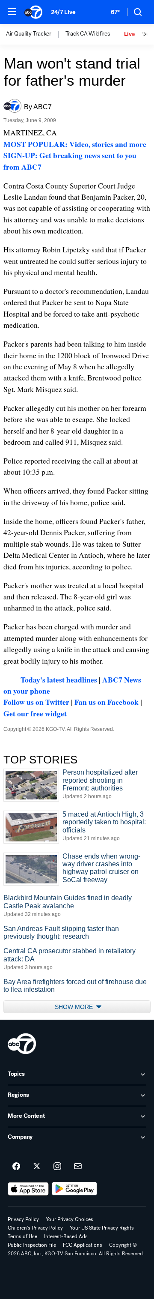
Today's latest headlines (59, 679)
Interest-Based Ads (66, 1236)
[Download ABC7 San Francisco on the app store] (28, 1189)
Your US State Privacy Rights (102, 1227)
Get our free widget (35, 713)
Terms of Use (22, 1236)
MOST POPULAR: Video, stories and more (74, 144)
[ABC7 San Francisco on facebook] (16, 1166)
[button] (12, 11)
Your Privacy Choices (69, 1219)
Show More (75, 1006)
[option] (35, 34)
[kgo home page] (22, 1043)
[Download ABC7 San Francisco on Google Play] (74, 1189)
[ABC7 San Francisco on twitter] (36, 1166)
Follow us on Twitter (36, 701)
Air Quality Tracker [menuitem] (28, 34)
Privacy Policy (23, 1219)
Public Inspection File (32, 1245)
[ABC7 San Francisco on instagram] (57, 1166)
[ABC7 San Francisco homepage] (33, 12)
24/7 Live (63, 12)
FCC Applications (82, 1245)
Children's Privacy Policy (35, 1227)
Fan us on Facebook (106, 701)
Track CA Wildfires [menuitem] (87, 34)
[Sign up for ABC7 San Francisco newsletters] (77, 1166)
